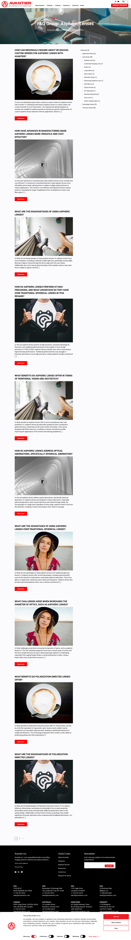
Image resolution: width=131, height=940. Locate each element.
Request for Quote (64, 876)
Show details (93, 936)
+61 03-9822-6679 (48, 909)
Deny (116, 928)
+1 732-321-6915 (19, 893)
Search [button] (82, 5)
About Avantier (39, 5)
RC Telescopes (88, 91)
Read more (20, 118)
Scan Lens (87, 97)
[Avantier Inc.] (16, 4)
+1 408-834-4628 (106, 893)
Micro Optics (88, 74)
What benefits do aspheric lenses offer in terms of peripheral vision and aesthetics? (43, 377)
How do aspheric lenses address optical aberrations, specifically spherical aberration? (43, 452)
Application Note (87, 53)
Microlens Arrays (89, 77)
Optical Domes (88, 87)
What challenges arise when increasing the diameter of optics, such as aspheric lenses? (41, 603)
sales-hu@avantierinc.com (109, 911)
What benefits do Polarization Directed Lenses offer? (42, 678)
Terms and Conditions (21, 863)
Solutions (49, 5)
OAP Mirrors (88, 84)
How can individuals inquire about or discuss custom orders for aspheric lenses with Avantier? (41, 53)
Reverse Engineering (90, 94)
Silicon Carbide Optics (91, 101)
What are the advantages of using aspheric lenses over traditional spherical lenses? (40, 527)
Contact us (62, 872)
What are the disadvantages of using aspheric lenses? (42, 213)
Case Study (86, 57)
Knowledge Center (88, 104)
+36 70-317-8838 (106, 909)
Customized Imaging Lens (92, 64)
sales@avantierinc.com (21, 895)
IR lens (86, 67)
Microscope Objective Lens (92, 81)
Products (57, 5)
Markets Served (63, 865)
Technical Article (87, 108)
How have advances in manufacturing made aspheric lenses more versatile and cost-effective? (40, 134)
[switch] (51, 936)
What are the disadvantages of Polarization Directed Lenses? (41, 756)
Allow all (116, 916)
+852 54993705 (76, 909)
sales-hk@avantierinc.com (80, 911)
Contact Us (75, 5)
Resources (66, 5)
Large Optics (88, 70)
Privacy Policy (19, 867)
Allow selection (116, 922)
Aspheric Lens (88, 60)
